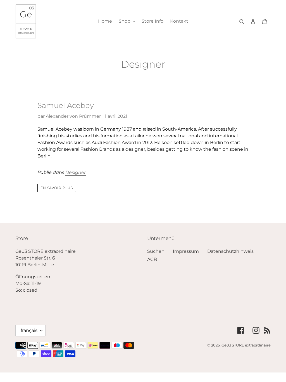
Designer (75, 172)
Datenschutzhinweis (230, 251)
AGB (152, 259)
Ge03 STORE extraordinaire (246, 345)
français (29, 330)
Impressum (186, 251)
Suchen (156, 251)
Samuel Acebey (65, 105)
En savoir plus (56, 188)
